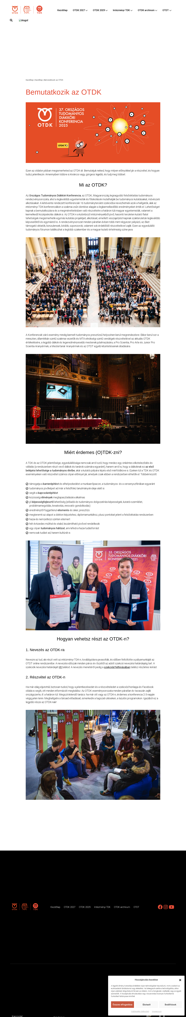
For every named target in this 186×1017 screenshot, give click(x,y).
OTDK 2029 (99, 10)
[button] (180, 979)
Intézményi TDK (121, 10)
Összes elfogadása (122, 1004)
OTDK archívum (146, 10)
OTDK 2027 (79, 10)
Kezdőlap (62, 10)
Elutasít (147, 1004)
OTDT (165, 10)
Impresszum (157, 1011)
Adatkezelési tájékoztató (140, 1011)
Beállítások (170, 1004)
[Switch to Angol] (23, 20)
